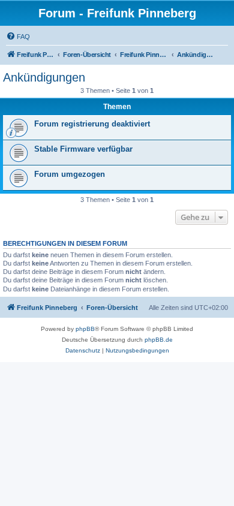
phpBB (85, 329)
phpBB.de (159, 339)
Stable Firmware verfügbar (83, 148)
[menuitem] (18, 36)
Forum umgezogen (69, 174)
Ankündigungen (44, 77)
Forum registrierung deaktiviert (92, 123)
